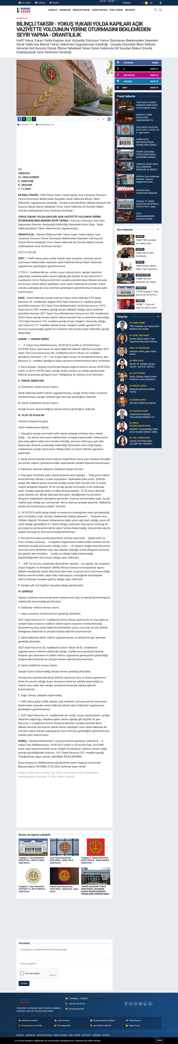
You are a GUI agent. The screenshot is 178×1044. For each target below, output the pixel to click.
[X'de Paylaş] (24, 119)
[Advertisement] (65, 147)
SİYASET (106, 1035)
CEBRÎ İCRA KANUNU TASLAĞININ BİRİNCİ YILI (142, 415)
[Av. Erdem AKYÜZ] (122, 401)
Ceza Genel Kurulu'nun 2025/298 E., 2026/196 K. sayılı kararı (62, 860)
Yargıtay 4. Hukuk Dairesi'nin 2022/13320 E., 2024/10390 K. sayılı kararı (95, 860)
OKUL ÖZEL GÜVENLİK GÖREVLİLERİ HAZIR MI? (146, 255)
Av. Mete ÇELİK (136, 360)
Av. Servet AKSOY (138, 386)
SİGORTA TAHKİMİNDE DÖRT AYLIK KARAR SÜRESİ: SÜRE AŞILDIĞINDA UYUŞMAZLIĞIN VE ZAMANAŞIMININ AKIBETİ (144, 430)
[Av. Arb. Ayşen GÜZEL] (122, 440)
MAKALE (52, 10)
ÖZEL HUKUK (116, 10)
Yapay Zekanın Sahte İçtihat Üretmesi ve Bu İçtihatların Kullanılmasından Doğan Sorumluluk (143, 378)
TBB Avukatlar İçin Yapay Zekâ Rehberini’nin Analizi (146, 242)
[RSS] (150, 1004)
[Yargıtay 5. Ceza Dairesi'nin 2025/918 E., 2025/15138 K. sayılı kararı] (33, 847)
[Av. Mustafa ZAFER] (122, 414)
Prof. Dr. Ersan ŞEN (139, 348)
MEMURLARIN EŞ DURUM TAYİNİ (142, 390)
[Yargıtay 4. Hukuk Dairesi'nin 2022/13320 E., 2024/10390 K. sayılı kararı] (95, 847)
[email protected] (96, 998)
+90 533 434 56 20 (77, 1004)
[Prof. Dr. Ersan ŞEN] (122, 351)
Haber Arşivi (134, 1025)
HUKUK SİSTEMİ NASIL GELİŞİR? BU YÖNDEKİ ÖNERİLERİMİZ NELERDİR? (143, 442)
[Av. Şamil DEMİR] (122, 325)
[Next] (145, 1004)
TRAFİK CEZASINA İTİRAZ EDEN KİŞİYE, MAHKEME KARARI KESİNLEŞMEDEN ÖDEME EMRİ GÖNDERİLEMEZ (95, 890)
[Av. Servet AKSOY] (122, 388)
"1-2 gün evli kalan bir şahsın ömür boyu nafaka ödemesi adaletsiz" (146, 306)
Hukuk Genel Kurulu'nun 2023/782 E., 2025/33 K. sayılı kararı (64, 889)
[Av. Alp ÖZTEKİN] (122, 376)
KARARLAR (65, 10)
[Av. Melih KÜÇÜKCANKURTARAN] (122, 426)
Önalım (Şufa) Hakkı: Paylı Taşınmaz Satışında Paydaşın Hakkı (146, 267)
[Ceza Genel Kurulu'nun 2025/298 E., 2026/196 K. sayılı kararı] (64, 847)
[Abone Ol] (109, 119)
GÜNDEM (140, 301)
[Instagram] (136, 1004)
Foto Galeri (26, 3)
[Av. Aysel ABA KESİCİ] (122, 338)
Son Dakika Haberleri (102, 1025)
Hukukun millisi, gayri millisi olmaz (143, 352)
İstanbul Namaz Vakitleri (104, 1020)
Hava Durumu (64, 1020)
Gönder (24, 983)
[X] (131, 1004)
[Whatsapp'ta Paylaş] (29, 119)
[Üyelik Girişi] (159, 3)
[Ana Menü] (160, 10)
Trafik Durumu (135, 1020)
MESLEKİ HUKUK (81, 10)
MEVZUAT (130, 10)
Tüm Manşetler (63, 1025)
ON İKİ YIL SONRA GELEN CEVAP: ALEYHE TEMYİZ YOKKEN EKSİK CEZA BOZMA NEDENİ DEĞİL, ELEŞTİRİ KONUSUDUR (144, 365)
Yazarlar (55, 3)
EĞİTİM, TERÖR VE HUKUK (143, 403)
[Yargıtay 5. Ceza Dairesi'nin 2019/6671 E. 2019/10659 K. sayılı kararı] (33, 875)
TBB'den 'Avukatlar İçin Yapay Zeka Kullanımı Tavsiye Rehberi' (147, 280)
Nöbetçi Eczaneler (30, 1020)
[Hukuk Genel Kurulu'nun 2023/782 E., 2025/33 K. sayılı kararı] (64, 875)
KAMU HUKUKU (100, 10)
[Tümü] (158, 229)
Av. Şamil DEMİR (137, 323)
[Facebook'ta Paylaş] (19, 119)
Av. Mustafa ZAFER (139, 411)
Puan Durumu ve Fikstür (32, 1025)
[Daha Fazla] (34, 119)
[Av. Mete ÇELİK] (122, 363)
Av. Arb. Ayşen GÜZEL (140, 438)
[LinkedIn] (140, 1004)
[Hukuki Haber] (23, 9)
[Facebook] (126, 1004)
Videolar (41, 3)
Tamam (159, 1040)
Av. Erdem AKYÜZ (138, 400)
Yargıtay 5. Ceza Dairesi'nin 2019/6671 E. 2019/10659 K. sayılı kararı (32, 889)
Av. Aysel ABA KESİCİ (139, 335)
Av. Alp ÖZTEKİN (137, 373)
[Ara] (155, 10)
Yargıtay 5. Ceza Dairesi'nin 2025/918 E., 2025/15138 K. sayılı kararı (32, 860)
